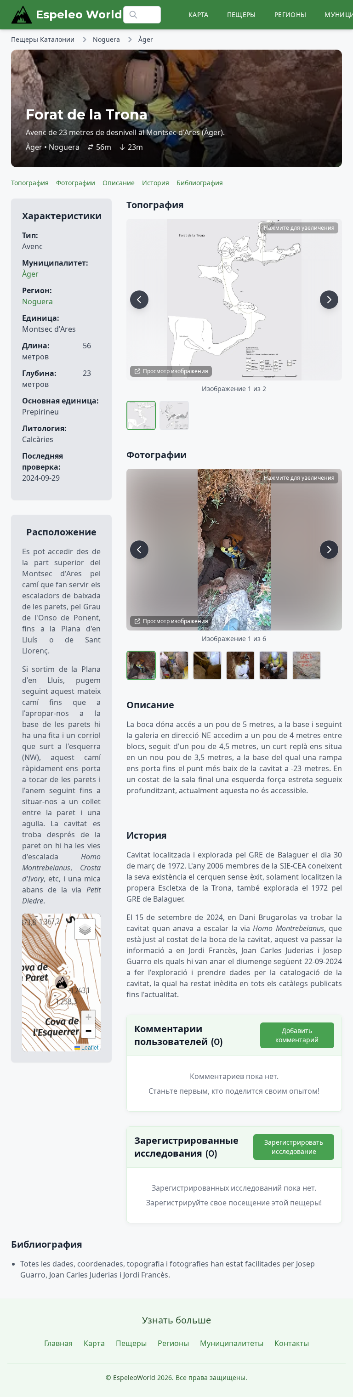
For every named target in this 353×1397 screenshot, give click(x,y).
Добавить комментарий (297, 1035)
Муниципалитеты (231, 1343)
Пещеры (241, 14)
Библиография (199, 182)
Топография (30, 182)
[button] (61, 982)
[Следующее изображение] (329, 299)
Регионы (290, 14)
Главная (58, 1343)
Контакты (291, 1343)
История (155, 182)
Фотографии (75, 182)
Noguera (106, 39)
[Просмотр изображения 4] (240, 665)
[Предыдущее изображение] (139, 299)
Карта (198, 14)
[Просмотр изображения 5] (273, 665)
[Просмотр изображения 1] (141, 415)
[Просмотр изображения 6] (306, 665)
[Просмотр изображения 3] (207, 665)
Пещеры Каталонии (42, 39)
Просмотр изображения (175, 371)
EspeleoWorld (134, 1377)
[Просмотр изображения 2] (174, 415)
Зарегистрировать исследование (293, 1147)
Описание (118, 182)
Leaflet (89, 1047)
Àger (145, 39)
